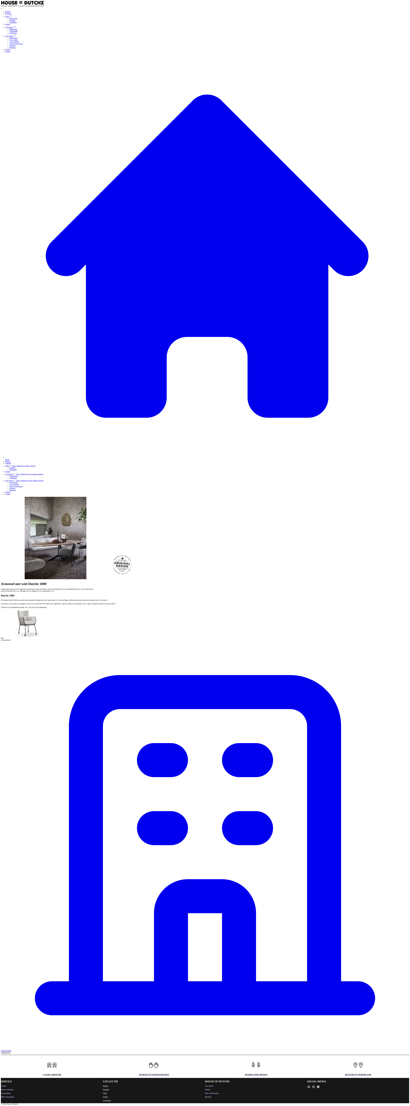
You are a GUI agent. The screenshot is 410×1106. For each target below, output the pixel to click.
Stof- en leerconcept (16, 44)
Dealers (7, 49)
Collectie (12, 46)
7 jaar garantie (14, 42)
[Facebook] (308, 1087)
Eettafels (12, 20)
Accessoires (9, 27)
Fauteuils (8, 14)
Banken (7, 12)
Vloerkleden (13, 31)
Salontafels (13, 22)
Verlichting (13, 33)
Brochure (12, 47)
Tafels (7, 17)
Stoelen (7, 24)
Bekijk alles (13, 18)
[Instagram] (313, 1087)
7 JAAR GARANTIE (51, 1075)
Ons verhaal (9, 36)
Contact (7, 51)
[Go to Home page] (22, 6)
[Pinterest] (318, 1087)
